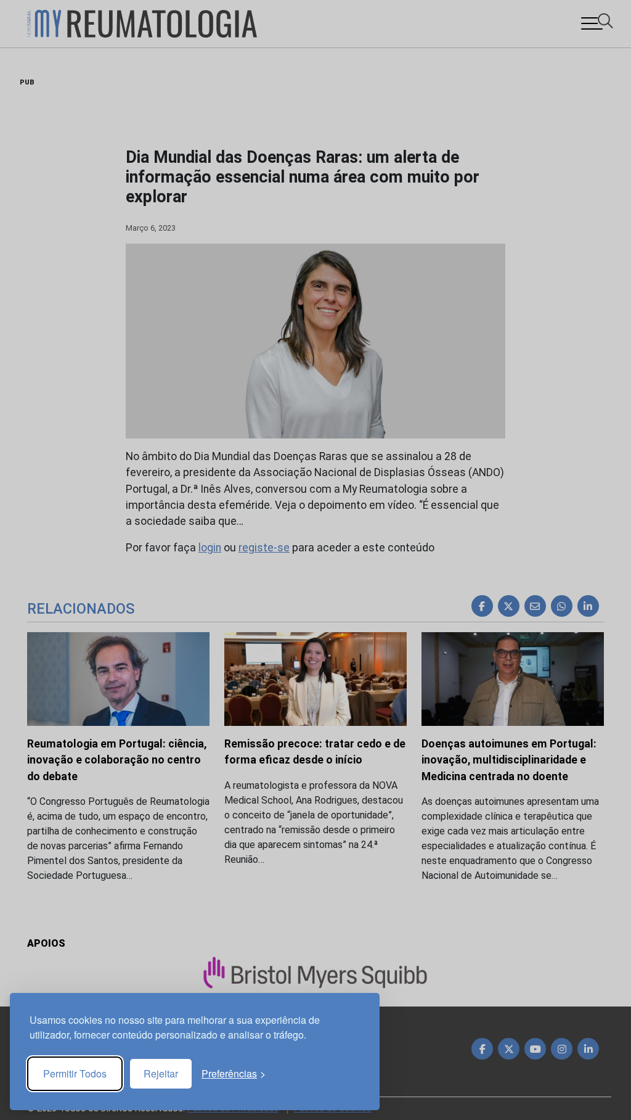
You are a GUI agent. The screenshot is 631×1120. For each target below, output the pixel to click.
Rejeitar (161, 1073)
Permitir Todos (75, 1073)
